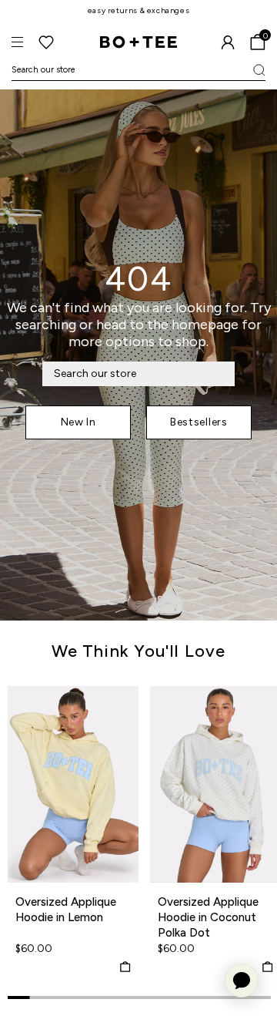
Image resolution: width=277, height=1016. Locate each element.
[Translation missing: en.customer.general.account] (228, 42)
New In (78, 422)
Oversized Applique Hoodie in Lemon (65, 909)
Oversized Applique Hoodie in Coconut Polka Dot (208, 917)
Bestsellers (199, 422)
